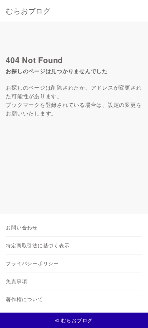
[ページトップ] (133, 313)
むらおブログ (28, 10)
